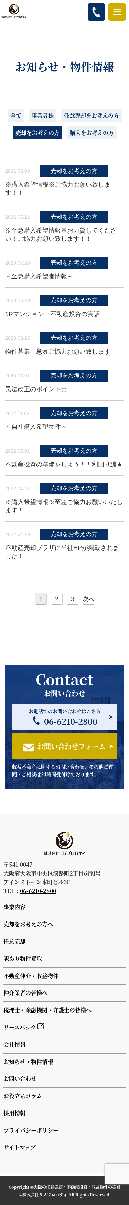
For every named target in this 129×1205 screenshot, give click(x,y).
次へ (88, 599)
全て (15, 115)
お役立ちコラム (22, 1096)
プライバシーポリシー (30, 1130)
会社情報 (14, 1044)
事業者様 (43, 115)
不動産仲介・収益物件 (30, 976)
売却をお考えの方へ (28, 924)
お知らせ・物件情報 (28, 1062)
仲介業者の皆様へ (25, 993)
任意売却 (14, 941)
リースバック (20, 1027)
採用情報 (14, 1113)
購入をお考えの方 (92, 133)
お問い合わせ (19, 1079)
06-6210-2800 (38, 891)
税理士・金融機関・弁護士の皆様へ (47, 1010)
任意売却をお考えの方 (91, 115)
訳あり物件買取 (22, 958)
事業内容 (14, 907)
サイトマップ (19, 1147)
